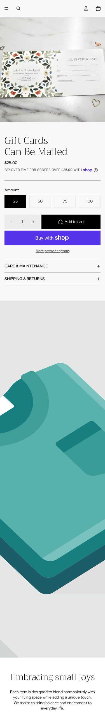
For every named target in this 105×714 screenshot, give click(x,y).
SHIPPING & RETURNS (24, 278)
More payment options (52, 251)
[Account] (86, 8)
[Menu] (6, 8)
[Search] (18, 8)
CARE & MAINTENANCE (26, 266)
